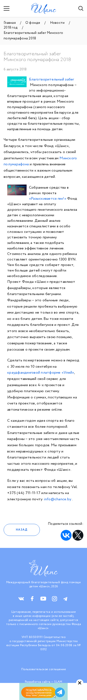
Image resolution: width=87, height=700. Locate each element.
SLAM (58, 682)
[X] (77, 535)
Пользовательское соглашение (43, 669)
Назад (22, 530)
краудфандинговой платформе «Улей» (40, 372)
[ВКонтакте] (66, 535)
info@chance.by (58, 499)
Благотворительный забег (51, 79)
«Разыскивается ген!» (47, 198)
